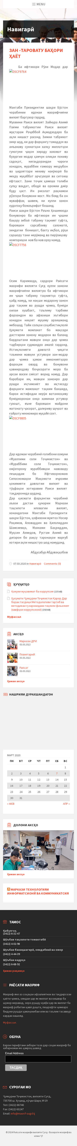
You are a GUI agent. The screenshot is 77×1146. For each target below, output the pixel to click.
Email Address (14, 1053)
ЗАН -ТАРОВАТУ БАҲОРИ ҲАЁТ (36, 53)
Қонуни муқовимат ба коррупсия (32, 591)
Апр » (66, 803)
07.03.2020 (19, 563)
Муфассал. (10, 1022)
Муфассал (14, 617)
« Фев (10, 803)
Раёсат (24, 668)
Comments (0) (52, 563)
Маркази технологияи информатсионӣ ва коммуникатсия (38, 891)
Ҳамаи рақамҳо (14, 971)
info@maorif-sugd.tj (23, 1113)
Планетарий (27, 654)
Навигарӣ (35, 563)
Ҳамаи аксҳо (16, 681)
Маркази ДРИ (28, 641)
